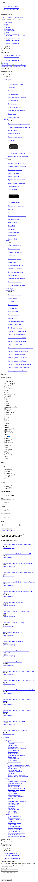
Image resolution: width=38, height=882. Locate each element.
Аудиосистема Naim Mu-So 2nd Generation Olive (18, 563)
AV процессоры (13, 94)
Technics (7, 455)
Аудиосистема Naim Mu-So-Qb (12, 662)
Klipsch (6, 423)
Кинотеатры (8, 22)
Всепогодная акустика (15, 269)
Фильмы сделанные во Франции (18, 367)
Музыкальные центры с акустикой (19, 124)
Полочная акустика (14, 249)
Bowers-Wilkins (9, 389)
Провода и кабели (13, 117)
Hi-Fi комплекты (13, 222)
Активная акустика (14, 133)
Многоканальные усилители (17, 97)
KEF (5, 420)
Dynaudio (7, 405)
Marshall (7, 427)
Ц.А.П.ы (11, 212)
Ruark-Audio (8, 445)
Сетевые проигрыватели (16, 206)
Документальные (13, 315)
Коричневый (8, 469)
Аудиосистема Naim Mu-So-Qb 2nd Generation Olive (19, 690)
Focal (6, 411)
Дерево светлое (9, 466)
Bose (5, 387)
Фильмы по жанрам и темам (17, 334)
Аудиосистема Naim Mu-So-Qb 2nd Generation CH (18, 671)
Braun (6, 390)
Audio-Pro (7, 381)
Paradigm (7, 440)
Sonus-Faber (8, 449)
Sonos (6, 447)
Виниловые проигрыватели (17, 216)
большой (7, 486)
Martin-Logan (8, 429)
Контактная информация (12, 858)
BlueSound (7, 385)
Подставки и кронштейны (16, 110)
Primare (6, 444)
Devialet (6, 403)
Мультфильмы (12, 308)
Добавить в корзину (9, 548)
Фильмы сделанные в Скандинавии (19, 364)
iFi (5, 416)
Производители (9, 29)
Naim (6, 436)
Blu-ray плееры (13, 104)
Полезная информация (11, 8)
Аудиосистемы (12, 130)
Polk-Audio (7, 442)
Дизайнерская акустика (15, 272)
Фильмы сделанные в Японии (17, 371)
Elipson (6, 409)
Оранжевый (8, 473)
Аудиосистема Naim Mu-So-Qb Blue (14, 721)
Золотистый (8, 468)
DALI (6, 398)
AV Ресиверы (12, 91)
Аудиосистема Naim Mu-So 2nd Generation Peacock (18, 572)
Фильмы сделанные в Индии (17, 354)
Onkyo (6, 438)
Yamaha (6, 458)
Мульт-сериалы (13, 311)
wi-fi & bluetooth (9, 495)
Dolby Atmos (12, 262)
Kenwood (7, 422)
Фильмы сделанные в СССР (17, 338)
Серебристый (8, 475)
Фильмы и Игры (9, 30)
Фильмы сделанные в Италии (17, 357)
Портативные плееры (15, 137)
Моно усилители (13, 176)
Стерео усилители (14, 173)
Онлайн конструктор (11, 9)
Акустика (7, 27)
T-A (5, 453)
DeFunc (6, 400)
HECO (6, 414)
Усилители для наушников (16, 153)
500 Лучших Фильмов (15, 328)
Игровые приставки (14, 295)
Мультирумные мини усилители (18, 156)
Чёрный (7, 479)
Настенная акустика (14, 259)
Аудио (6, 24)
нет (5, 503)
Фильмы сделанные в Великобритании (20, 348)
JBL (5, 418)
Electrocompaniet (9, 407)
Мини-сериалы (13, 305)
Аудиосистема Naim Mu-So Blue (13, 602)
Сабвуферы (11, 255)
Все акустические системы (16, 285)
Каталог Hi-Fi (12, 239)
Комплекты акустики (14, 107)
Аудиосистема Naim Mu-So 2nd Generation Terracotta (19, 582)
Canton (6, 396)
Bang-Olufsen (8, 383)
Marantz (6, 425)
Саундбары (11, 87)
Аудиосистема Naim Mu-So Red (12, 632)
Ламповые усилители (15, 170)
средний (7, 488)
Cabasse (6, 392)
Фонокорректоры (13, 219)
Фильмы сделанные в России (17, 341)
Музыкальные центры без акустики (19, 127)
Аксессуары (12, 114)
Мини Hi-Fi (11, 226)
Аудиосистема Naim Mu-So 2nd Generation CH (17, 544)
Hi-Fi (6, 26)
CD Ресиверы (12, 189)
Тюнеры (10, 209)
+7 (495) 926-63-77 (18, 17)
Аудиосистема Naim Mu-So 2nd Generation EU (17, 554)
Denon (6, 401)
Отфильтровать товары (8, 530)
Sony (5, 451)
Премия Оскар (12, 318)
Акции (6, 32)
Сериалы (11, 301)
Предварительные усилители (17, 166)
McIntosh (7, 431)
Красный (7, 471)
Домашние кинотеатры (15, 84)
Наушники (11, 140)
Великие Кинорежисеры (16, 321)
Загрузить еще (5, 737)
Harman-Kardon (9, 412)
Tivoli (6, 456)
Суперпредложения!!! (11, 6)
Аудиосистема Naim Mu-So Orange (13, 623)
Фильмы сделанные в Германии (18, 351)
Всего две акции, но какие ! (13, 39)
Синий (6, 477)
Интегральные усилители (16, 163)
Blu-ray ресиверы (13, 100)
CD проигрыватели (14, 202)
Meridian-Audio (9, 433)
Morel (6, 434)
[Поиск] (19, 19)
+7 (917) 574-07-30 (6, 17)
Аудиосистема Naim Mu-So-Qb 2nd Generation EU (18, 680)
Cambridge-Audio (9, 394)
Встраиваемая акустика (15, 265)
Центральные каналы (15, 252)
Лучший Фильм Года (14, 324)
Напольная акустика (14, 245)
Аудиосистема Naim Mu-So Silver (13, 641)
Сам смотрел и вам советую (17, 331)
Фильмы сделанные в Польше (17, 361)
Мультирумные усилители (16, 180)
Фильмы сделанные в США (17, 344)
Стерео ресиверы (13, 186)
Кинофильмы (12, 298)
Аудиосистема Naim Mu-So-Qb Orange (15, 730)
